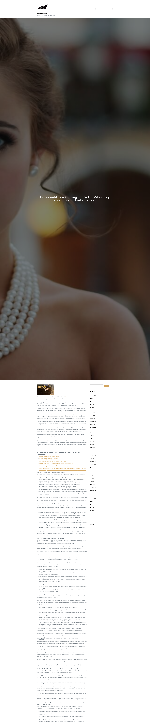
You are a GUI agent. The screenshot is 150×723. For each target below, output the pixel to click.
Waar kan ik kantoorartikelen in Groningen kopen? (49, 456)
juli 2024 (91, 467)
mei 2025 (92, 438)
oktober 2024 (92, 458)
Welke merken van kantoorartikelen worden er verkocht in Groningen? (53, 461)
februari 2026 (92, 413)
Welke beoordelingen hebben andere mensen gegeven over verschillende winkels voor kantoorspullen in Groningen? (62, 470)
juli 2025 (91, 433)
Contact (65, 9)
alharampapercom (42, 396)
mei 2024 (92, 473)
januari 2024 (92, 484)
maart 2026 (92, 410)
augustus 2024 (93, 464)
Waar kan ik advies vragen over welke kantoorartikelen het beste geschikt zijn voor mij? (56, 463)
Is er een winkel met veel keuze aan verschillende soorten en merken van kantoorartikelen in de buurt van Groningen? (62, 468)
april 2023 (92, 510)
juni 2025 (92, 436)
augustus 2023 (93, 498)
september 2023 (93, 496)
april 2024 (92, 476)
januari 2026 (92, 415)
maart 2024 (92, 478)
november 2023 (93, 490)
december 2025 (93, 418)
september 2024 (93, 461)
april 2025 (92, 441)
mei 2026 (92, 404)
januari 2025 (92, 450)
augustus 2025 (93, 430)
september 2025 (93, 427)
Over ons (59, 9)
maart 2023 (92, 513)
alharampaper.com (42, 13)
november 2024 (93, 456)
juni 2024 (92, 470)
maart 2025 (92, 444)
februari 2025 (92, 447)
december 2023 (93, 487)
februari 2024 (92, 481)
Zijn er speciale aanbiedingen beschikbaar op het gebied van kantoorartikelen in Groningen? (57, 465)
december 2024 (93, 453)
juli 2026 (91, 398)
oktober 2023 (92, 493)
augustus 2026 (93, 395)
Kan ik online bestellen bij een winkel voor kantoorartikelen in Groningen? (53, 466)
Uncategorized (67, 396)
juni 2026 (92, 401)
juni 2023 (92, 504)
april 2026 (92, 407)
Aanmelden (92, 524)
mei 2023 (92, 507)
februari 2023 (92, 516)
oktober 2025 (92, 424)
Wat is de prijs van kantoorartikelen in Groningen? (49, 460)
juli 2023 (91, 501)
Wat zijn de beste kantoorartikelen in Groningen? (48, 458)
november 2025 (93, 421)
